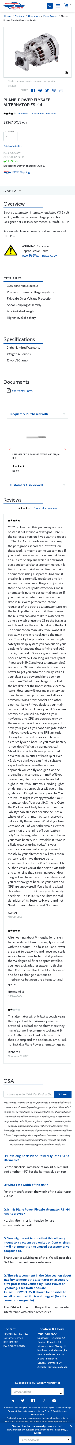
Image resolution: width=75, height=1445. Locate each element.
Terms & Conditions (53, 1411)
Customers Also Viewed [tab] (26, 485)
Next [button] (65, 449)
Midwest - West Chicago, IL (52, 1346)
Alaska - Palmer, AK (48, 1358)
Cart (71, 5)
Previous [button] (10, 449)
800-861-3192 (10, 1342)
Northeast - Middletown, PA (52, 1350)
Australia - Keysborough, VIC (53, 1366)
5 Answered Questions (44, 113)
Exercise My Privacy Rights (41, 1407)
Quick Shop (37, 471)
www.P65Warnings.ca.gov (39, 255)
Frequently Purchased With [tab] (29, 414)
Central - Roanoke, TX (49, 1342)
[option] (37, 52)
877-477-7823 (21, 1333)
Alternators (34, 16)
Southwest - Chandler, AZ (51, 1337)
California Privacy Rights (15, 1407)
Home (7, 16)
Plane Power (50, 16)
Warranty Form (22, 391)
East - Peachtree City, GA (51, 1354)
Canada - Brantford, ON (50, 1362)
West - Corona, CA (47, 1333)
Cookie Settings (63, 1407)
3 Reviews (22, 113)
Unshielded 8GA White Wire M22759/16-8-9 (36, 456)
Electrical (19, 16)
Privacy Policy (37, 1414)
